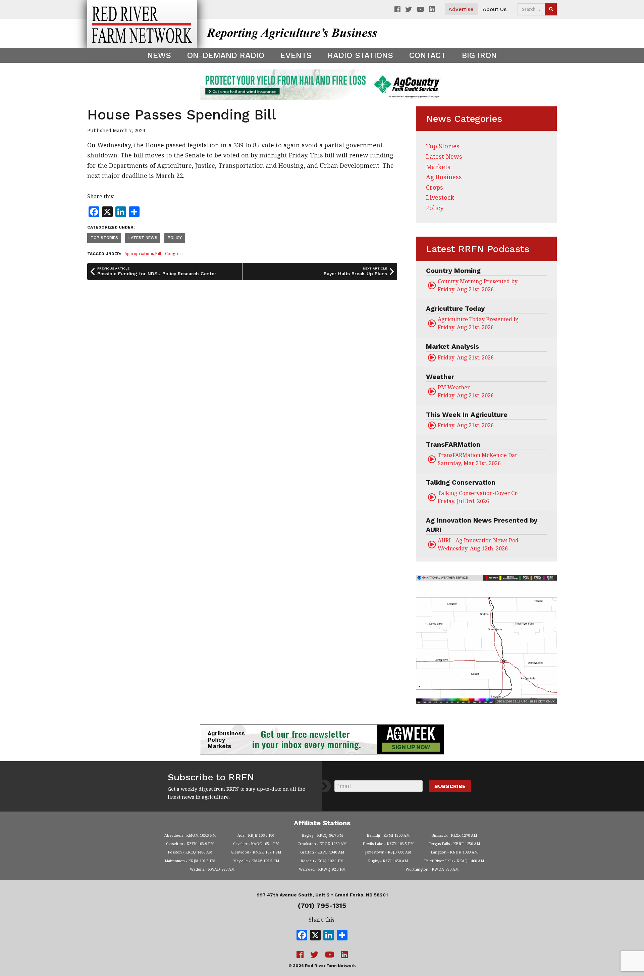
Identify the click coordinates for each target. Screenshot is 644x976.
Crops (434, 187)
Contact (427, 55)
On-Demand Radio (225, 55)
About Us (494, 9)
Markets (438, 167)
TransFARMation (453, 444)
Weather (440, 377)
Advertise (461, 9)
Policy (175, 237)
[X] (315, 936)
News (159, 55)
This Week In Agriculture (466, 414)
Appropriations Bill (142, 253)
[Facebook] (302, 936)
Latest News (142, 237)
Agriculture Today (455, 308)
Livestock (440, 197)
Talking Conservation (460, 482)
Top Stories (104, 237)
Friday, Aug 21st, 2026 (478, 285)
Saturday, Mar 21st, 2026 (478, 459)
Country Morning (453, 270)
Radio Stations (360, 55)
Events (296, 55)
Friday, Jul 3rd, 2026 (478, 497)
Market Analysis (452, 346)
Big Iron (479, 55)
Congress (174, 253)
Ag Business (444, 177)
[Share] (342, 936)
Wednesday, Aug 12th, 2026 (478, 544)
